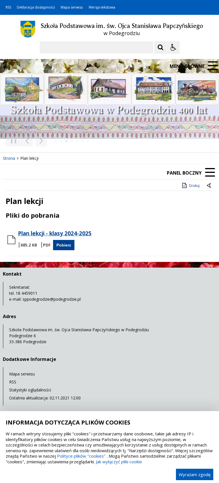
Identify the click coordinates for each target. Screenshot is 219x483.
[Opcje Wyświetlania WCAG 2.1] (173, 47)
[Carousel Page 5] (77, 141)
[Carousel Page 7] (88, 141)
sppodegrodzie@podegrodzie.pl (52, 299)
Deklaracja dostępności (36, 7)
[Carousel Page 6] (82, 141)
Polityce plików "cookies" (81, 456)
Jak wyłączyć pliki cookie (119, 461)
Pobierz (63, 245)
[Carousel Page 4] (71, 141)
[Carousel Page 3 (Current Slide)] (66, 141)
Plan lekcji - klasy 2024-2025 (55, 233)
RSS (8, 7)
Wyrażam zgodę (194, 474)
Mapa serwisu (72, 7)
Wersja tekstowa (102, 7)
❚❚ (11, 140)
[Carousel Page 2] (61, 141)
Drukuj (194, 185)
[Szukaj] (160, 47)
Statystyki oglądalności (30, 390)
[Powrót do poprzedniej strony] (209, 185)
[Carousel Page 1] (55, 141)
